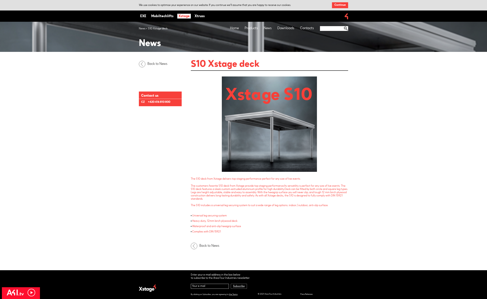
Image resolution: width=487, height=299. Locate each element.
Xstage (184, 16)
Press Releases (306, 294)
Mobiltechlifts (162, 16)
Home (234, 28)
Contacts (307, 28)
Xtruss (200, 16)
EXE (143, 16)
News (268, 28)
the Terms (233, 295)
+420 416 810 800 (159, 102)
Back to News (157, 64)
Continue (340, 5)
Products (251, 28)
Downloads (285, 28)
